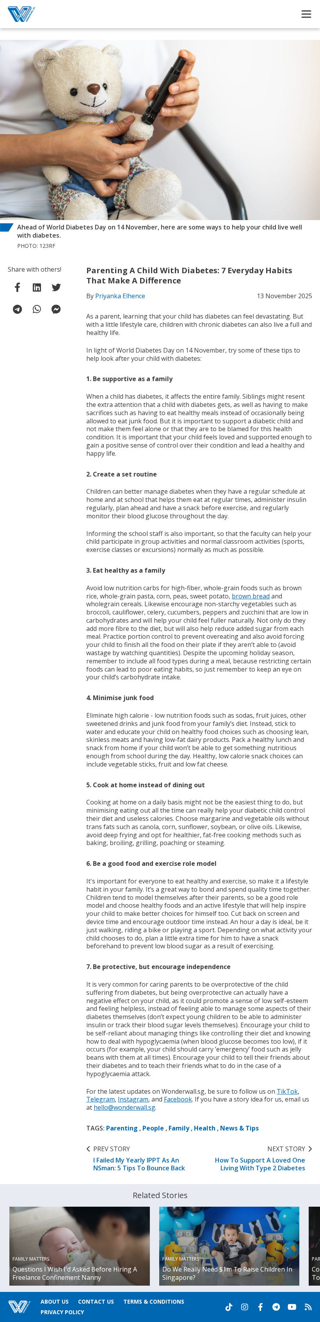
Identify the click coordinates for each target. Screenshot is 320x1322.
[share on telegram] (17, 309)
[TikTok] (229, 1307)
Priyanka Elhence (120, 296)
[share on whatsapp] (36, 309)
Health (204, 1128)
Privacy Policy (62, 1312)
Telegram (100, 1099)
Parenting (122, 1128)
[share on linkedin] (36, 287)
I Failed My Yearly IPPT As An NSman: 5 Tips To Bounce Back (139, 1158)
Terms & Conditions (153, 1301)
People (153, 1128)
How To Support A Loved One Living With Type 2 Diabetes (260, 1158)
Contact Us (96, 1301)
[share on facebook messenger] (56, 309)
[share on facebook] (17, 287)
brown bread (251, 596)
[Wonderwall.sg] (21, 14)
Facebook (178, 1099)
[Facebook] (260, 1307)
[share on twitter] (56, 287)
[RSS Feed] (308, 1307)
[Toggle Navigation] (306, 14)
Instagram (133, 1099)
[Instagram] (245, 1307)
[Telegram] (276, 1307)
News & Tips (239, 1128)
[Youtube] (292, 1307)
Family (179, 1128)
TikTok (287, 1091)
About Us (55, 1301)
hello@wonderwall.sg (124, 1107)
